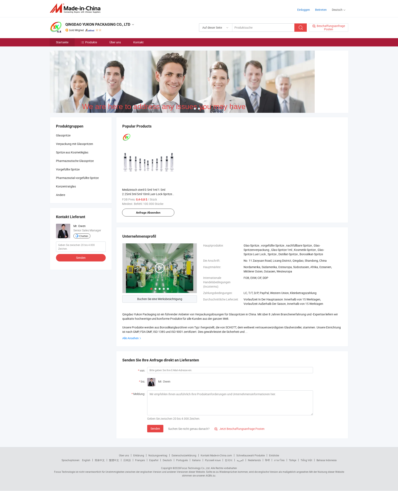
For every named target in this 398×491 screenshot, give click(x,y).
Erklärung (138, 455)
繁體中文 (114, 460)
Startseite (62, 42)
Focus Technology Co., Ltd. (195, 468)
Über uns (115, 42)
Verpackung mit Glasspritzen (74, 144)
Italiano (196, 460)
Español (153, 460)
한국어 (228, 460)
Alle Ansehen (130, 338)
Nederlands (254, 460)
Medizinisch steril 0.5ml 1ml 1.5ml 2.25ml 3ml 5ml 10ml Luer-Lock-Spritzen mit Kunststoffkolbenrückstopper (148, 194)
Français (140, 460)
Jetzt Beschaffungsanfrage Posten (239, 429)
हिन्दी (267, 460)
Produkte (91, 42)
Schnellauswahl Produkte (250, 455)
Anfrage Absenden (148, 212)
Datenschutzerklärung (184, 455)
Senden (155, 428)
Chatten (83, 236)
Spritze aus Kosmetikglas (72, 152)
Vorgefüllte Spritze (68, 169)
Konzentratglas (66, 186)
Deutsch (167, 460)
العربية (240, 460)
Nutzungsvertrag (157, 455)
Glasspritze (63, 135)
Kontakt (138, 42)
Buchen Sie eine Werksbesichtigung (159, 299)
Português (182, 460)
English (86, 460)
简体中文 (100, 460)
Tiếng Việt (306, 460)
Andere (60, 195)
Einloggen (303, 10)
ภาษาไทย (279, 460)
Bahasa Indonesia (327, 460)
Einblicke (274, 455)
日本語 (127, 460)
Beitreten (321, 10)
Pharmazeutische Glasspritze (75, 161)
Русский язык (213, 460)
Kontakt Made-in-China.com (216, 455)
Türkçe (292, 460)
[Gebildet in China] (76, 8)
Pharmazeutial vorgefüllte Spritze (77, 178)
